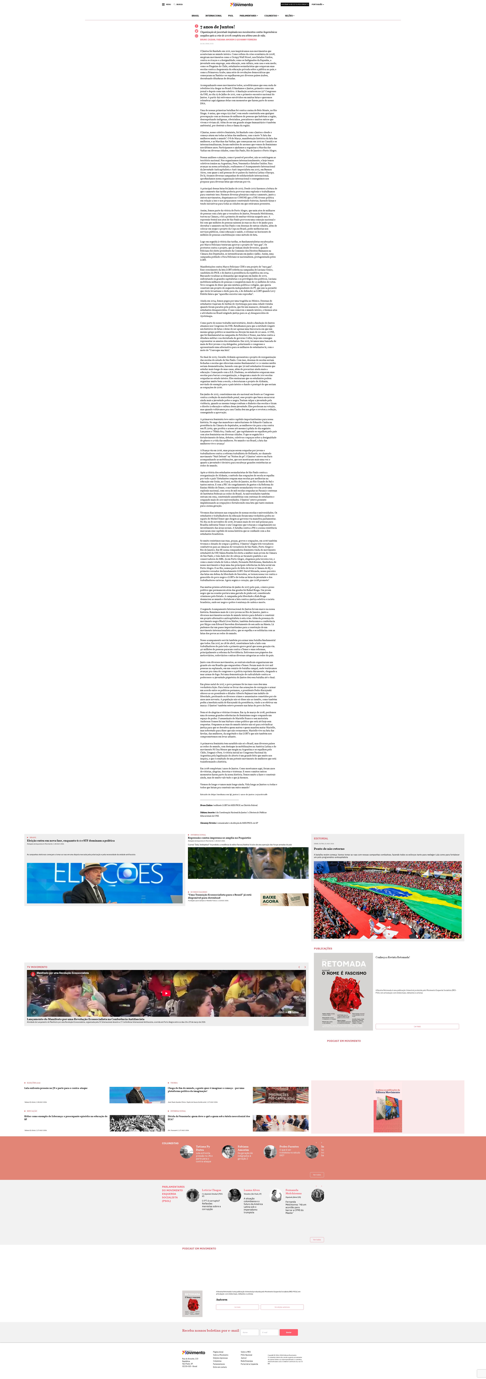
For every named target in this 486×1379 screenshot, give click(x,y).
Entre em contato (220, 1367)
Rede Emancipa (247, 1361)
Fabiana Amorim (225, 39)
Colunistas (270, 15)
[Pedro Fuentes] (270, 1152)
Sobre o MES (246, 1352)
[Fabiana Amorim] (228, 1152)
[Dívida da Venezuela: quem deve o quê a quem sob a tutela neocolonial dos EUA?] (281, 1123)
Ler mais (417, 1026)
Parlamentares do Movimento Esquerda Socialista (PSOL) (173, 1194)
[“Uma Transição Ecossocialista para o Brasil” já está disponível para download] (284, 899)
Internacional (213, 15)
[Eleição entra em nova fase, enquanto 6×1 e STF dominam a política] (105, 883)
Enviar (288, 1332)
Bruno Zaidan (207, 39)
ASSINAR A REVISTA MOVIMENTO (294, 4)
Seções (289, 15)
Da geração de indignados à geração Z (245, 1156)
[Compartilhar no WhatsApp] (196, 36)
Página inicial (218, 1352)
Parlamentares (248, 15)
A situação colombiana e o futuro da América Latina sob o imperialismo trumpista (253, 1205)
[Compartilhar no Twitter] (196, 31)
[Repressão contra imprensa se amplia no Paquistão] (248, 863)
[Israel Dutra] (312, 1152)
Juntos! (244, 1358)
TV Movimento (37, 967)
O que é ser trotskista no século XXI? (289, 1152)
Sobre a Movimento (220, 1355)
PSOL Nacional (246, 1355)
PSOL (230, 15)
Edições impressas (220, 1358)
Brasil (195, 15)
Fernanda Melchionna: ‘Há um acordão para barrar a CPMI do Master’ (296, 1207)
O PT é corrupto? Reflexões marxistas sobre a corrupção (211, 1205)
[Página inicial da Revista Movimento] (241, 5)
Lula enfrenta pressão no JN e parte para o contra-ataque (204, 1157)
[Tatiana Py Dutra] (186, 1154)
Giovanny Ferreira (246, 39)
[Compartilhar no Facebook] (196, 26)
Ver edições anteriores (282, 1307)
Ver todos (317, 1175)
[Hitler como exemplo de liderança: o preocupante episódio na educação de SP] (137, 1123)
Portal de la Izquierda (249, 1364)
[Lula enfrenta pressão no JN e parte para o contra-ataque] (137, 1095)
